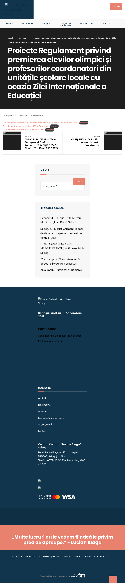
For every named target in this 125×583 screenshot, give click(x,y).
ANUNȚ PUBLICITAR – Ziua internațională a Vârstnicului (85, 141)
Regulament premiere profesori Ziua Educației (25, 126)
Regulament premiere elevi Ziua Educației (23, 129)
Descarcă (83, 122)
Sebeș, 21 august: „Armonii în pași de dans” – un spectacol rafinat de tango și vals (61, 233)
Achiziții (9, 23)
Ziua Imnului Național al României (61, 270)
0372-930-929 (56, 460)
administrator (37, 115)
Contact (106, 23)
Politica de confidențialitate (25, 557)
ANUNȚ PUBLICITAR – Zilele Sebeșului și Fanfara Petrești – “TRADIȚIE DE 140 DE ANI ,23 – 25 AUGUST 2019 (41, 142)
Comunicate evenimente (65, 24)
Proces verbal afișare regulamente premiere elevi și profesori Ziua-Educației (40, 122)
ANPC (109, 557)
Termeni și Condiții (71, 557)
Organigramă (86, 23)
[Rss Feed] (118, 23)
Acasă (10, 38)
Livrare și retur (51, 557)
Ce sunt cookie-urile (94, 557)
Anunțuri (46, 23)
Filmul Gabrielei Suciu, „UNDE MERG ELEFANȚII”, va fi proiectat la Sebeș (62, 248)
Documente (27, 23)
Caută (79, 181)
